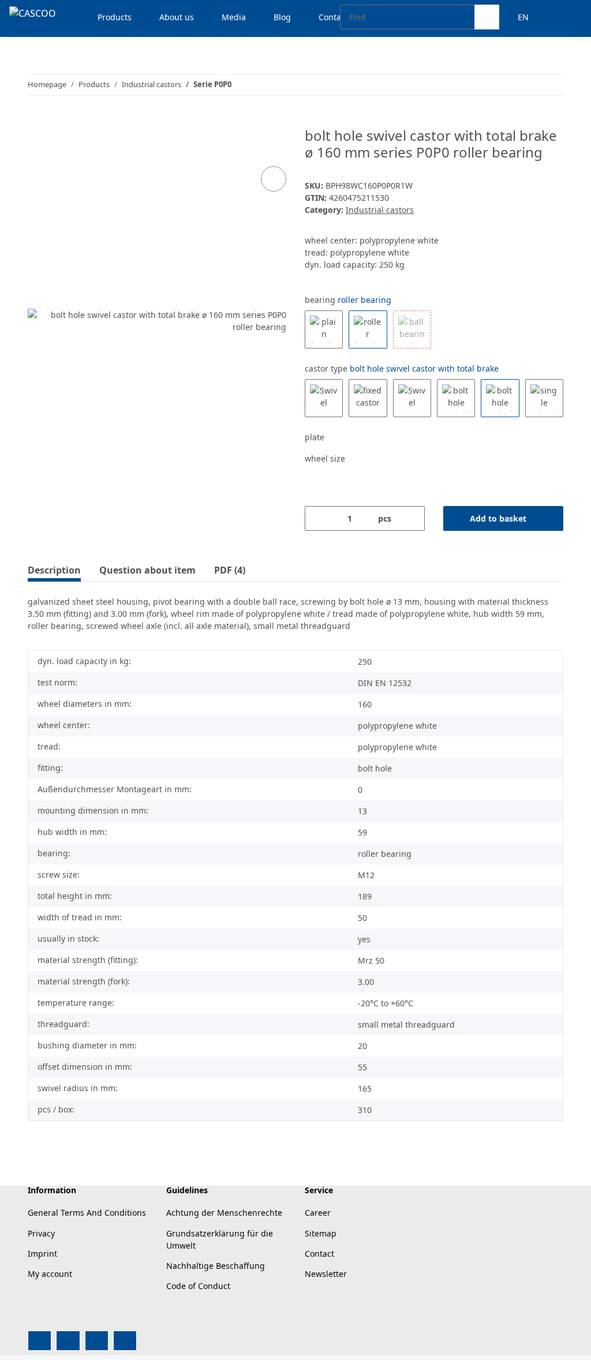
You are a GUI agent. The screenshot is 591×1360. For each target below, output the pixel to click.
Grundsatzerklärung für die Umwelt (219, 1239)
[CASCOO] (32, 13)
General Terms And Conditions (87, 1212)
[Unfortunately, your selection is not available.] (412, 329)
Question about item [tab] (147, 570)
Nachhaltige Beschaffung (215, 1265)
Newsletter (326, 1273)
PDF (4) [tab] (229, 570)
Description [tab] (54, 570)
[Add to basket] (37, 121)
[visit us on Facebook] (39, 1341)
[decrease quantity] (317, 518)
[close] (273, 140)
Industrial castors (380, 209)
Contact (319, 1253)
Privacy (41, 1233)
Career (318, 1212)
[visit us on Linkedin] (125, 1341)
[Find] (486, 17)
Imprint (42, 1253)
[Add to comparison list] (273, 179)
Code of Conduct (198, 1285)
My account (50, 1273)
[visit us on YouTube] (68, 1341)
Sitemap (320, 1233)
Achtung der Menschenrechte (224, 1212)
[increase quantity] (411, 518)
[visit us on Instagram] (97, 1341)
